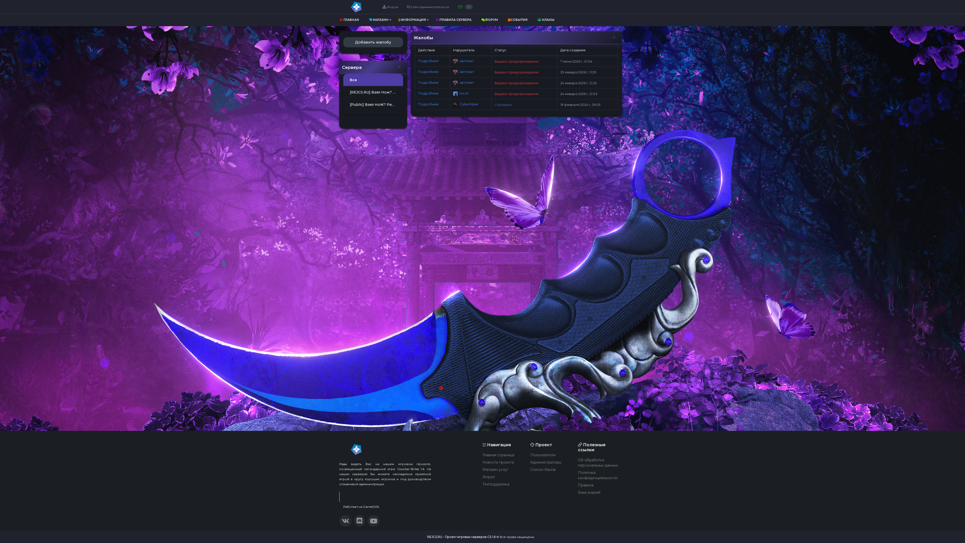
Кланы (547, 20)
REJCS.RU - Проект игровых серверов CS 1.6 (461, 537)
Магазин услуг (495, 469)
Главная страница (498, 455)
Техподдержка (495, 484)
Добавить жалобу (373, 42)
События (519, 20)
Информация (413, 20)
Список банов (543, 469)
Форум (392, 7)
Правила (586, 485)
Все (353, 80)
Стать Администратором (429, 7)
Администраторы (545, 462)
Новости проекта (498, 462)
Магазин (380, 20)
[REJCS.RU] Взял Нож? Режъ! (376, 92)
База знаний (589, 492)
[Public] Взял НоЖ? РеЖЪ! (374, 104)
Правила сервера (455, 20)
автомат (466, 61)
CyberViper (468, 104)
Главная (351, 20)
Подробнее (428, 61)
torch (463, 93)
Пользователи (543, 455)
